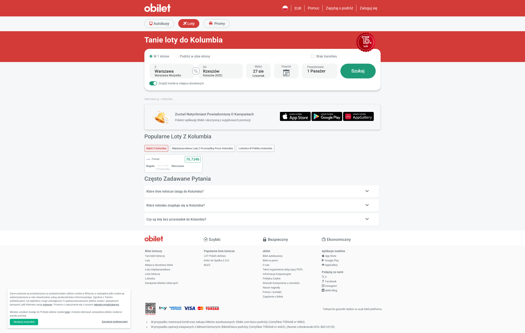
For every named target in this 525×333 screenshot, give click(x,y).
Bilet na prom (270, 260)
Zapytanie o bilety (273, 296)
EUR (297, 8)
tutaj (67, 312)
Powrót (286, 66)
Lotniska (150, 278)
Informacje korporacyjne (277, 274)
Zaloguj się (368, 8)
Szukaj (358, 70)
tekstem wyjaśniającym (106, 304)
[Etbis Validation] (150, 309)
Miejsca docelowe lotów (159, 264)
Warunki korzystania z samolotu (281, 283)
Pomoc (313, 8)
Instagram (330, 285)
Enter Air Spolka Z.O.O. (216, 260)
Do (205, 67)
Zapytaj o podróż (339, 8)
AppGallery (331, 264)
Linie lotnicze (152, 274)
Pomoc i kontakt (272, 292)
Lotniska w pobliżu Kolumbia (255, 148)
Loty (191, 23)
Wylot (258, 66)
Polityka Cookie (272, 278)
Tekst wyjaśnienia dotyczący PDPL (283, 269)
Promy (219, 23)
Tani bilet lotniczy (155, 255)
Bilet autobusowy (273, 255)
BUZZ (207, 264)
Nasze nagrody (271, 287)
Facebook (330, 281)
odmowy (47, 304)
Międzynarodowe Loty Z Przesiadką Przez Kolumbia (202, 148)
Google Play (331, 260)
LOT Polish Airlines (215, 255)
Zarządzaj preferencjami (115, 321)
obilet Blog (330, 290)
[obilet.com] (167, 11)
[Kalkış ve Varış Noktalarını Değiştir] (196, 71)
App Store (330, 255)
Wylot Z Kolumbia (156, 148)
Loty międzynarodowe (157, 269)
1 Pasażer (316, 71)
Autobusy (161, 23)
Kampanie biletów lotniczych (161, 283)
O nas (266, 264)
